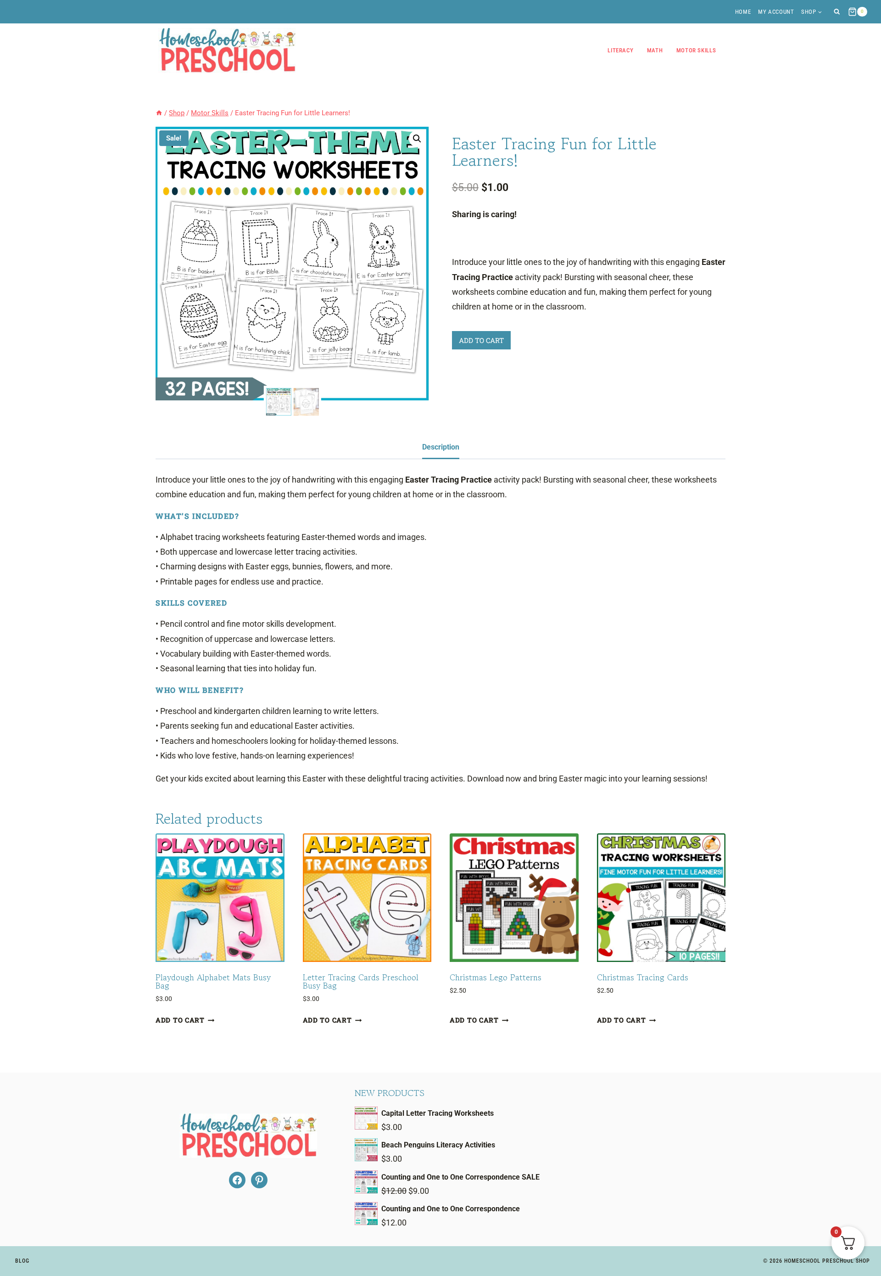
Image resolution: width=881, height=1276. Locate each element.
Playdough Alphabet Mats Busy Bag (213, 981)
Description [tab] (440, 447)
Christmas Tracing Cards (642, 977)
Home (743, 11)
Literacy (620, 50)
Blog (22, 1261)
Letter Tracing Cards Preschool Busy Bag (360, 981)
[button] (417, 138)
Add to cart (481, 340)
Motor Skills (696, 50)
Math (655, 50)
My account (776, 11)
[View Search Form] (836, 11)
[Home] (159, 113)
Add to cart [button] (180, 1020)
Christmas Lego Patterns (495, 977)
